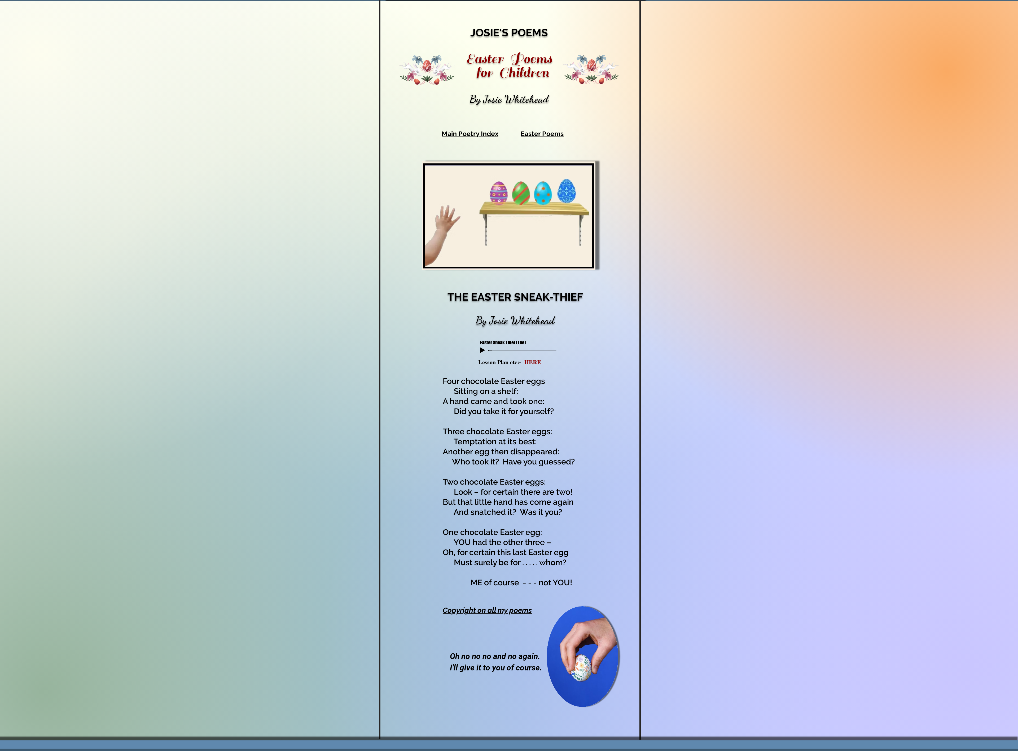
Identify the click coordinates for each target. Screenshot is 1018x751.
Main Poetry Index (470, 134)
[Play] (482, 350)
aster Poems (544, 134)
